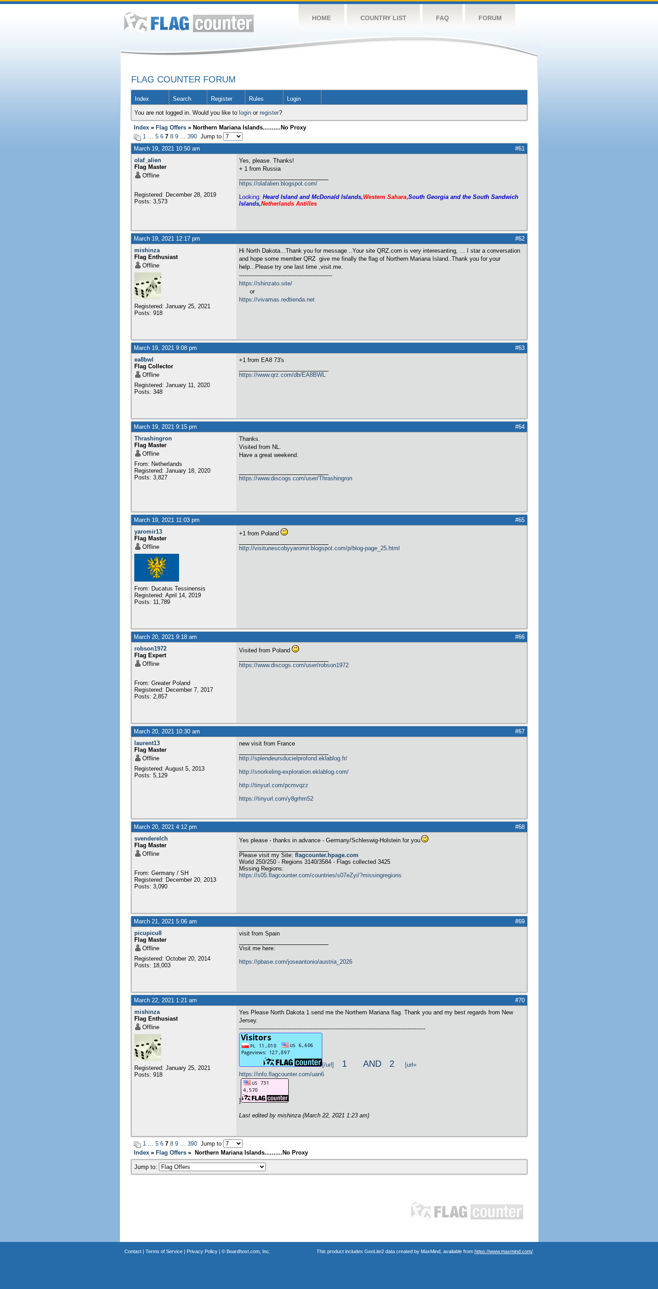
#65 (520, 520)
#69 (520, 921)
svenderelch (151, 838)
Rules (256, 98)
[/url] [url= (369, 1064)
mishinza (147, 250)
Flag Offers (171, 127)
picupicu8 (148, 933)
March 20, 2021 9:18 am (165, 637)
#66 (520, 637)
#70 (520, 1000)
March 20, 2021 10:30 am (167, 731)
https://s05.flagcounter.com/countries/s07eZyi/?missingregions (320, 875)
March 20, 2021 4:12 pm (165, 826)
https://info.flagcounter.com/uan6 (281, 1074)
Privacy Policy (202, 1251)
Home (321, 18)
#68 (520, 826)
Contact (132, 1251)
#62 (520, 238)
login (245, 112)
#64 (520, 426)
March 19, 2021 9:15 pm (165, 426)
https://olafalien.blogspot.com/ (278, 183)
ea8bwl (144, 359)
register (269, 112)
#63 (520, 348)
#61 (520, 148)
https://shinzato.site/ (265, 283)
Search (182, 98)
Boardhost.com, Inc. (248, 1251)
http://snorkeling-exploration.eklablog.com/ (294, 771)
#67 (520, 731)
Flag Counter (189, 22)
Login (294, 98)
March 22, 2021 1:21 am (165, 1000)
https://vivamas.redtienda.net (277, 299)
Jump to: (146, 1167)
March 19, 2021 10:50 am (167, 148)
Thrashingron (153, 438)
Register (221, 98)
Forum (490, 18)
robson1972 (150, 648)
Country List (383, 18)
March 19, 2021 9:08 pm (165, 348)
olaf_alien (147, 160)
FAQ (442, 18)
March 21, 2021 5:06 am (165, 921)
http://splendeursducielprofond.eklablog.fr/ (293, 758)
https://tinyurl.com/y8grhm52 (276, 798)
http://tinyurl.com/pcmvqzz (273, 785)
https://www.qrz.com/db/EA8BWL (282, 374)
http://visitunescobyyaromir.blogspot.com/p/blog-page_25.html (319, 548)
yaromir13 (148, 531)
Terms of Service (164, 1251)
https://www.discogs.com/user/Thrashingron (295, 478)
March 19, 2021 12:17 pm (167, 238)
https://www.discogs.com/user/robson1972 (294, 665)
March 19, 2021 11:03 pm (167, 520)
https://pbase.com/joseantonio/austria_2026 (295, 961)
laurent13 (147, 743)
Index (142, 98)
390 (192, 136)
